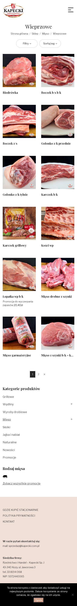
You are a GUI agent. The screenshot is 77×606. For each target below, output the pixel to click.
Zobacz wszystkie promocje (21, 483)
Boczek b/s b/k (51, 92)
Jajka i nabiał (11, 434)
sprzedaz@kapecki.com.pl (24, 545)
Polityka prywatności (19, 515)
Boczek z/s (10, 143)
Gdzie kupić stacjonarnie (20, 509)
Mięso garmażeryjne (17, 355)
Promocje (9, 457)
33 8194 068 (14, 571)
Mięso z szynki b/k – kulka (59, 355)
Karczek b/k (49, 194)
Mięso (45, 33)
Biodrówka (10, 92)
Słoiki (6, 427)
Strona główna (19, 33)
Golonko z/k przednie (56, 143)
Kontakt (9, 521)
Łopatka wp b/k (13, 296)
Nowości (9, 450)
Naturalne (10, 442)
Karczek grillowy (15, 245)
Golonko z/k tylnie (15, 194)
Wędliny (8, 404)
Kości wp (47, 245)
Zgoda (38, 600)
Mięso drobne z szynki (56, 296)
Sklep (35, 33)
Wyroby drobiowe (15, 412)
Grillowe (8, 397)
